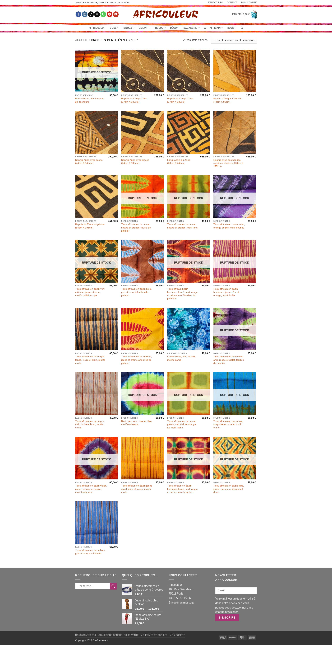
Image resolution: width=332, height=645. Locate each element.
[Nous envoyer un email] (97, 14)
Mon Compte (249, 2)
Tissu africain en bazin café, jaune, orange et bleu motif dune (228, 488)
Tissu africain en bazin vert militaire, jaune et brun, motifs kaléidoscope (89, 292)
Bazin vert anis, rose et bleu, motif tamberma (136, 423)
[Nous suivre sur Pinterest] (109, 14)
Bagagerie (190, 28)
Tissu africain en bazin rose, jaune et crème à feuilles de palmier (136, 359)
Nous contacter (85, 635)
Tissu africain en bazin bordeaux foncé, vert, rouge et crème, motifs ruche (182, 488)
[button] (244, 14)
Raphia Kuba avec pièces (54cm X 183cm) (135, 161)
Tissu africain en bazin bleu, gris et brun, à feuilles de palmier (136, 292)
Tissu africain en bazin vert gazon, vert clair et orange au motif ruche (181, 424)
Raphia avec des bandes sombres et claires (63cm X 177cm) (228, 163)
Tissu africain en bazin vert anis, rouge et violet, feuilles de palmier (228, 359)
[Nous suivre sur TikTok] (91, 14)
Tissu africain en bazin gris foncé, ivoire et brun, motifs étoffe (90, 359)
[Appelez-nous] (103, 14)
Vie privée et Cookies (154, 635)
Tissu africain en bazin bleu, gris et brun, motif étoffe (90, 552)
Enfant (143, 28)
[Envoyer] (113, 586)
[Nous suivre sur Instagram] (84, 14)
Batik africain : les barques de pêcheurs (89, 100)
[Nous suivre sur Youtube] (116, 14)
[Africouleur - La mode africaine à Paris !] (166, 14)
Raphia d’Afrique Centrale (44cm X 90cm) (227, 100)
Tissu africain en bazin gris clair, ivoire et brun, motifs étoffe (89, 424)
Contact (232, 2)
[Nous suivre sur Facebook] (78, 14)
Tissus (159, 28)
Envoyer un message (182, 602)
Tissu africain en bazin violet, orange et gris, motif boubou (229, 226)
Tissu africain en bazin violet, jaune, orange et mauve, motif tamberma (91, 488)
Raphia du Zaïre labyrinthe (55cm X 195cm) (89, 226)
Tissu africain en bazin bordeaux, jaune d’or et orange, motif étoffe (226, 292)
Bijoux (127, 28)
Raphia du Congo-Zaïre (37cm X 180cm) (134, 100)
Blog (230, 28)
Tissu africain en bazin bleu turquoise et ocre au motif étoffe (228, 424)
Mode (113, 28)
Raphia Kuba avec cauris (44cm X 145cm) (89, 161)
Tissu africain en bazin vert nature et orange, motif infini (182, 226)
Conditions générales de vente (118, 635)
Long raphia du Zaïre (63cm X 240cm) (178, 161)
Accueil (81, 40)
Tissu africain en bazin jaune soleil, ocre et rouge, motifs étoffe (136, 488)
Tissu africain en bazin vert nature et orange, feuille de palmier (136, 227)
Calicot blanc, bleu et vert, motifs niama (181, 358)
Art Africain (212, 28)
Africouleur (97, 28)
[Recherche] (242, 28)
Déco (173, 28)
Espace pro (215, 2)
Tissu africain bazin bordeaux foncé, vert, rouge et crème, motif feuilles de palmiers (182, 293)
